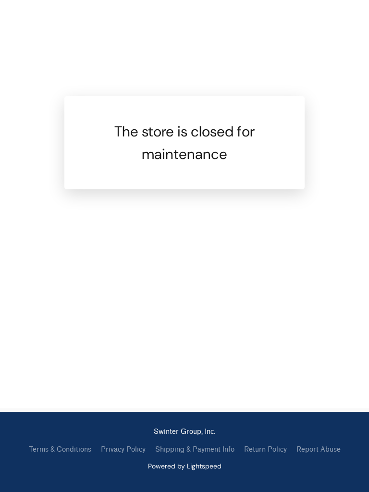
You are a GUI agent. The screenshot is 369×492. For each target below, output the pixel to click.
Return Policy (265, 449)
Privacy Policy (123, 449)
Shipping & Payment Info (194, 449)
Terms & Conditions (60, 449)
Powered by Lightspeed (184, 466)
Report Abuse (318, 449)
